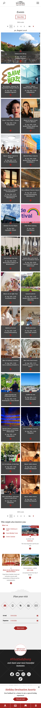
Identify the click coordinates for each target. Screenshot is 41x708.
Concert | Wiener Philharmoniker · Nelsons (30, 87)
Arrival (4, 615)
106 (29, 26)
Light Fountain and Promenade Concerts (10, 395)
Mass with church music (30, 360)
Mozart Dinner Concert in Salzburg (10, 156)
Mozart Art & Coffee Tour (10, 294)
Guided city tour (30, 394)
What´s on (5, 525)
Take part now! (20, 699)
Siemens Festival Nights (11, 226)
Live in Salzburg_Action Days (10, 464)
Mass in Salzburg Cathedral (10, 360)
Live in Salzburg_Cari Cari (30, 428)
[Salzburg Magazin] (15, 705)
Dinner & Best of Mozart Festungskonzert (10, 190)
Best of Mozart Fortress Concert (30, 190)
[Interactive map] (5, 705)
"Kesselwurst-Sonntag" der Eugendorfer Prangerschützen (10, 87)
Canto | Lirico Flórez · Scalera (10, 120)
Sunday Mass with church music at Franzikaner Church (30, 259)
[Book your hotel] (25, 705)
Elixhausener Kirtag (20, 54)
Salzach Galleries (30, 294)
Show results (20, 628)
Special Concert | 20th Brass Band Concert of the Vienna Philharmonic (10, 430)
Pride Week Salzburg (31, 226)
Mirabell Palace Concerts (30, 156)
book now (30, 541)
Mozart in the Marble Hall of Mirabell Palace (11, 570)
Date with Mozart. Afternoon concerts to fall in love (10, 497)
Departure (5, 620)
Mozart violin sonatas (30, 464)
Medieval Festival (10, 328)
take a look (30, 570)
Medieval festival (31, 328)
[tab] (5, 606)
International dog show (10, 258)
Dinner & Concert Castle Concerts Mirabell (30, 121)
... (26, 26)
